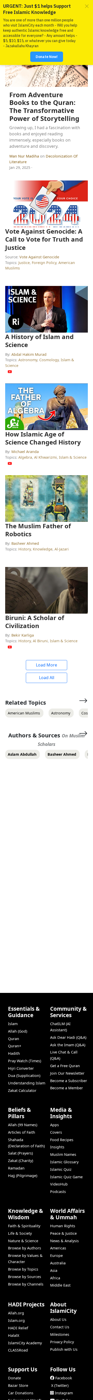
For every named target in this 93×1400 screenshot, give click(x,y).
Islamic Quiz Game (66, 1176)
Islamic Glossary (64, 1161)
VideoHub (59, 1184)
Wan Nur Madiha (24, 156)
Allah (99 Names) (22, 1124)
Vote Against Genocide (39, 256)
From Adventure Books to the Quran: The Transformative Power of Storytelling (44, 106)
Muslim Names (63, 1154)
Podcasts (58, 1191)
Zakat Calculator (22, 1090)
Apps (54, 1124)
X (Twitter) (59, 1385)
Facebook (63, 1378)
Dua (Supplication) (24, 1075)
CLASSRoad (18, 1350)
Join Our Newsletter (67, 1073)
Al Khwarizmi (45, 457)
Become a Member (66, 1087)
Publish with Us (64, 1349)
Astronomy (27, 359)
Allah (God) (17, 1031)
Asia (53, 1270)
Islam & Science (73, 457)
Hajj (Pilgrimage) (22, 1175)
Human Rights (62, 1225)
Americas (58, 1248)
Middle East (60, 1285)
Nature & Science (23, 1240)
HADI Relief (18, 1327)
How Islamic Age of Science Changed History (43, 438)
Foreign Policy (44, 262)
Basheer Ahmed (25, 543)
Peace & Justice (63, 1233)
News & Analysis (64, 1240)
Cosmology (49, 359)
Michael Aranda (25, 451)
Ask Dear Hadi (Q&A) (68, 1037)
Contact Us (59, 1326)
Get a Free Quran (65, 1065)
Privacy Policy (62, 1341)
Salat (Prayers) (20, 1153)
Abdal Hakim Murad (29, 354)
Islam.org (16, 1320)
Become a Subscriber (68, 1080)
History (24, 549)
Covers (56, 1132)
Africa (55, 1277)
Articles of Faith (21, 1132)
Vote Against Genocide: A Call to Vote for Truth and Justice (44, 239)
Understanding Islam (26, 1083)
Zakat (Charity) (20, 1160)
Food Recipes (61, 1139)
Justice (24, 262)
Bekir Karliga (22, 635)
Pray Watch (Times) (24, 1060)
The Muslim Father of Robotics (38, 530)
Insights (57, 1146)
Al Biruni (40, 640)
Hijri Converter (21, 1068)
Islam (13, 1023)
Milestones (59, 1334)
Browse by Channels (25, 1284)
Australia (58, 1263)
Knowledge (42, 549)
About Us (58, 1319)
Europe (56, 1255)
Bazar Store (18, 1385)
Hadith (14, 1053)
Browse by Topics (23, 1269)
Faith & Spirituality (24, 1225)
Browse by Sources (24, 1276)
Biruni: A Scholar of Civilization (34, 621)
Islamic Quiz (61, 1169)
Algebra (25, 457)
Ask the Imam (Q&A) (67, 1044)
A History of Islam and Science (39, 340)
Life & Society (20, 1233)
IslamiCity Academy (25, 1342)
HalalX (13, 1335)
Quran (13, 1038)
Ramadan (16, 1168)
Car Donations (20, 1392)
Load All (46, 677)
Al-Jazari (62, 549)
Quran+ (14, 1045)
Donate (14, 1378)
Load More (46, 665)
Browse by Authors (24, 1248)
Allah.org (16, 1313)
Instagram (64, 1392)
